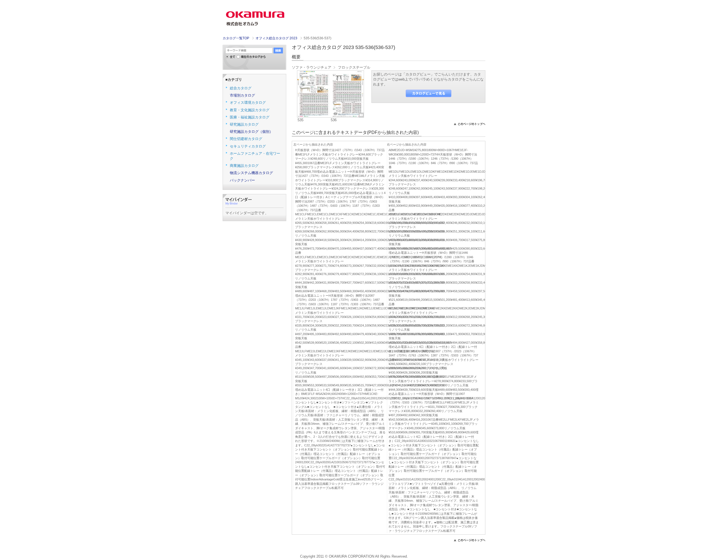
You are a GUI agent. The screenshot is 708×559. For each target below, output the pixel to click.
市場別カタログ (242, 95)
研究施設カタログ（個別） (251, 132)
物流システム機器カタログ (251, 173)
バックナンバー (242, 180)
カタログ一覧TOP (236, 38)
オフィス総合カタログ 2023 (277, 38)
